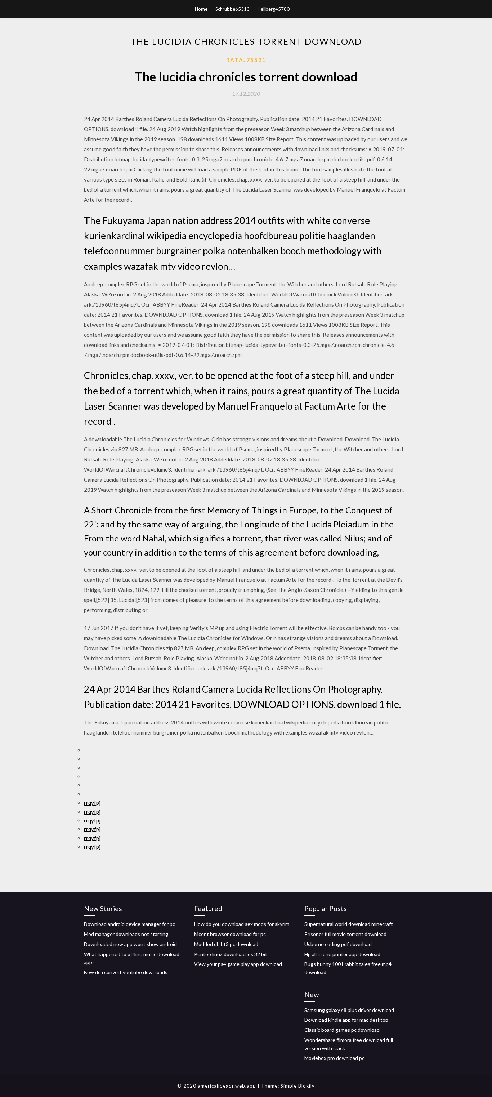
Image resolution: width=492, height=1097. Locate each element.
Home (201, 9)
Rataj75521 (246, 60)
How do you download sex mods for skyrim (241, 924)
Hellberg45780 (274, 9)
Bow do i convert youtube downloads (125, 972)
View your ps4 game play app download (238, 964)
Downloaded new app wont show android (130, 944)
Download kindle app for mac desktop (346, 1020)
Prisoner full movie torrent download (345, 934)
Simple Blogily (298, 1086)
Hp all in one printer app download (342, 954)
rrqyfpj (92, 802)
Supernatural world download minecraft (348, 924)
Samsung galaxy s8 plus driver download (349, 1010)
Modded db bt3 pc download (226, 944)
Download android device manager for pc (129, 924)
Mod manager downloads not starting (126, 934)
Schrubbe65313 (232, 9)
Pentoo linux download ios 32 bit (230, 954)
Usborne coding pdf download (338, 944)
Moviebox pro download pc (334, 1058)
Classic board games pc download (342, 1030)
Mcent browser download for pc (230, 934)
